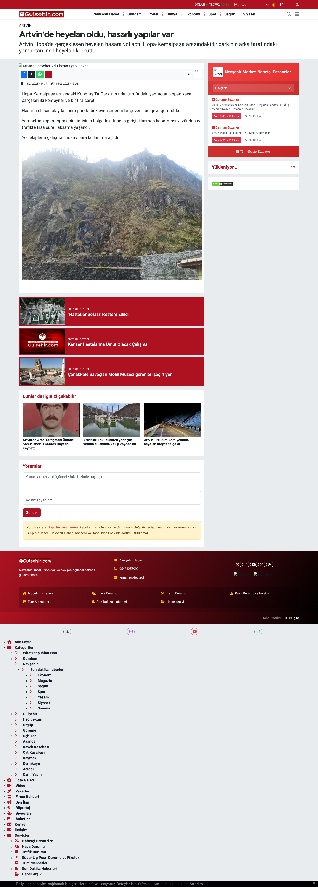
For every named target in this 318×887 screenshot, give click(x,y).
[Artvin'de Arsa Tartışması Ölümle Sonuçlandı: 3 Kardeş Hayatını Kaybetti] (51, 419)
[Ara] (289, 14)
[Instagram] (245, 564)
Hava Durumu (107, 593)
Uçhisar (29, 736)
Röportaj (22, 807)
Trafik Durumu (176, 593)
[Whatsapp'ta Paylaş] (40, 74)
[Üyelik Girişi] (295, 4)
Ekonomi (192, 14)
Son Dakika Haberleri (111, 602)
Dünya (172, 14)
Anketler (22, 819)
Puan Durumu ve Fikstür (252, 593)
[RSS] (269, 564)
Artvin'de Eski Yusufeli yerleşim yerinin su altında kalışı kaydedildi (109, 442)
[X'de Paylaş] (31, 74)
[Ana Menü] (297, 14)
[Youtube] (253, 564)
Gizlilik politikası (174, 884)
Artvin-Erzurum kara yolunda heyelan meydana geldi (166, 442)
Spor (212, 14)
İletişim (21, 830)
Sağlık (230, 14)
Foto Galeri (24, 780)
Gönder (32, 512)
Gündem (134, 14)
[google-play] (263, 574)
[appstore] (242, 574)
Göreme (29, 730)
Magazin (44, 680)
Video (20, 785)
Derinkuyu (31, 763)
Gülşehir (29, 714)
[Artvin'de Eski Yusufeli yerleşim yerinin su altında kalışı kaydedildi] (111, 419)
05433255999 (128, 569)
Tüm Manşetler (38, 602)
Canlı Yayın (32, 774)
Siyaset (249, 14)
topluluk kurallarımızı (64, 527)
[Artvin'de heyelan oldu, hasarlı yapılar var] (111, 66)
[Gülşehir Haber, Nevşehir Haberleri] (41, 14)
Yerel (154, 14)
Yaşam (43, 697)
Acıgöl (28, 769)
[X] (237, 564)
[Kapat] (315, 883)
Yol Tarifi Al (255, 115)
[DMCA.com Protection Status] (222, 183)
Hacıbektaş (32, 719)
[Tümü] (293, 167)
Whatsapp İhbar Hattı (40, 653)
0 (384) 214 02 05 (228, 139)
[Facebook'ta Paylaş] (24, 74)
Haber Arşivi (175, 602)
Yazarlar (22, 791)
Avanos (28, 741)
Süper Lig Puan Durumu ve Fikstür (50, 857)
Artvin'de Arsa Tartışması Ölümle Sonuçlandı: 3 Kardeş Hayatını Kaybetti (48, 444)
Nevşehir (30, 664)
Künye (20, 824)
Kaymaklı (30, 758)
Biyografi (23, 813)
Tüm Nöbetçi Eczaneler (255, 151)
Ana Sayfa (23, 642)
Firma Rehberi (27, 796)
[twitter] (67, 631)
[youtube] (194, 631)
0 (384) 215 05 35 (228, 115)
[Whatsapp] (261, 564)
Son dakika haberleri (46, 669)
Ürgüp (27, 725)
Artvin (25, 25)
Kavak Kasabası (35, 747)
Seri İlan (22, 802)
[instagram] (131, 631)
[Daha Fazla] (48, 74)
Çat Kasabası (33, 752)
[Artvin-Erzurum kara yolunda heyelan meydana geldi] (172, 419)
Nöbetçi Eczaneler (41, 593)
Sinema (43, 708)
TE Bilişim (291, 618)
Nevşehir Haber (106, 14)
